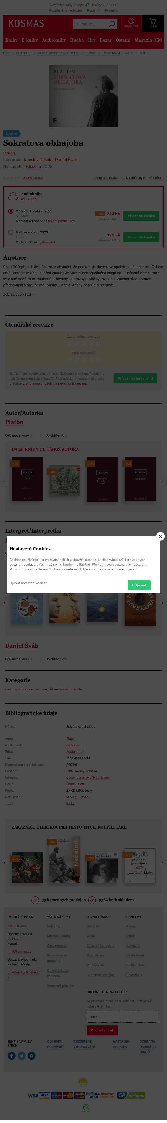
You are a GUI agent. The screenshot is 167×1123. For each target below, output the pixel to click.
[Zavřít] (160, 536)
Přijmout (139, 585)
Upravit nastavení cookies (28, 583)
